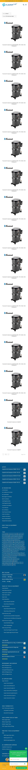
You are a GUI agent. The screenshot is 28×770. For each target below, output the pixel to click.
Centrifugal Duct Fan (6, 501)
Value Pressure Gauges (7, 620)
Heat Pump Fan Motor (6, 512)
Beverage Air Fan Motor (7, 496)
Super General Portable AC (9, 688)
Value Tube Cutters (6, 594)
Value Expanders (5, 599)
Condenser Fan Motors (7, 505)
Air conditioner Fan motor (7, 492)
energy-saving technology (19, 545)
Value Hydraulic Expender (9, 601)
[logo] (11, 4)
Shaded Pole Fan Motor (7, 520)
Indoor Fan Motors (6, 514)
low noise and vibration (16, 553)
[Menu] (26, 4)
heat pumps (5, 549)
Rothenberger (5, 527)
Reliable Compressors (7, 558)
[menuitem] (23, 4)
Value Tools (4, 597)
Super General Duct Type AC (9, 695)
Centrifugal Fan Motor (6, 503)
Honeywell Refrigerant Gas (7, 669)
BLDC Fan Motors (5, 498)
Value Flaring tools (6, 606)
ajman (21, 535)
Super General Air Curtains (9, 698)
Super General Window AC (9, 685)
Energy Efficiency (6, 547)
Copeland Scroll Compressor (8, 543)
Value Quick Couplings (6, 592)
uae (22, 562)
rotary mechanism (6, 560)
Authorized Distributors (7, 537)
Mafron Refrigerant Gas (7, 672)
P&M (3, 733)
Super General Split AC (8, 683)
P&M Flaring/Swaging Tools (9, 740)
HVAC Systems (21, 549)
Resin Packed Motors (6, 518)
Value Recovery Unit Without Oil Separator (12, 618)
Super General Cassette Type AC (10, 693)
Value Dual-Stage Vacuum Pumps (11, 630)
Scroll (12, 560)
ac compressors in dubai (12, 533)
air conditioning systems (14, 535)
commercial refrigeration (17, 537)
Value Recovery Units (6, 613)
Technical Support (16, 562)
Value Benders (5, 588)
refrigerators (5, 557)
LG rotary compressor (7, 553)
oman (23, 553)
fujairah (23, 547)
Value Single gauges (8, 625)
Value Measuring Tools (7, 590)
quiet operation (5, 555)
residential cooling (15, 558)
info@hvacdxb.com (11, 0)
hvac (17, 549)
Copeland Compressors (7, 747)
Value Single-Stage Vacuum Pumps (11, 632)
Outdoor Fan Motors (6, 516)
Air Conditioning (6, 535)
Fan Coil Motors (5, 509)
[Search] (23, 4)
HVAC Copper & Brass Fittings (8, 726)
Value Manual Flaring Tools (9, 611)
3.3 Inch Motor (5, 490)
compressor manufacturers (8, 541)
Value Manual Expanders (9, 604)
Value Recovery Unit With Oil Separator (12, 615)
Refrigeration (22, 555)
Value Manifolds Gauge (9, 622)
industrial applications (7, 551)
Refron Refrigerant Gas (7, 674)
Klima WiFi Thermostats (8, 713)
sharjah (15, 560)
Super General (5, 680)
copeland (22, 541)
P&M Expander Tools (8, 737)
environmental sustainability (15, 547)
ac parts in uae (20, 533)
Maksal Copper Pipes (6, 721)
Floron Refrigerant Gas (6, 667)
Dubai (15, 543)
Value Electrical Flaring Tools (9, 608)
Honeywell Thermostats (9, 710)
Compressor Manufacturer (15, 539)
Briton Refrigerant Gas (6, 665)
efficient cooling (21, 543)
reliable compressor (12, 557)
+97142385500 (20, 0)
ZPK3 (14, 564)
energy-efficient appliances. (8, 545)
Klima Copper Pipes (6, 719)
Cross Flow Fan (5, 507)
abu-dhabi (4, 533)
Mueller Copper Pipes (6, 724)
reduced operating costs (14, 555)
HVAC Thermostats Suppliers (8, 708)
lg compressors (15, 551)
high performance (11, 549)
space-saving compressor (7, 562)
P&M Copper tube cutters (9, 735)
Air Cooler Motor (5, 494)
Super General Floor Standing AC (10, 690)
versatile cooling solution (7, 564)
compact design (5, 539)
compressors (16, 541)
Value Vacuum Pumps (6, 627)
